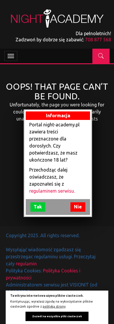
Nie (78, 206)
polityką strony (54, 306)
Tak (38, 206)
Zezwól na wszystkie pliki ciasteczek (57, 316)
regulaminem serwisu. (52, 191)
